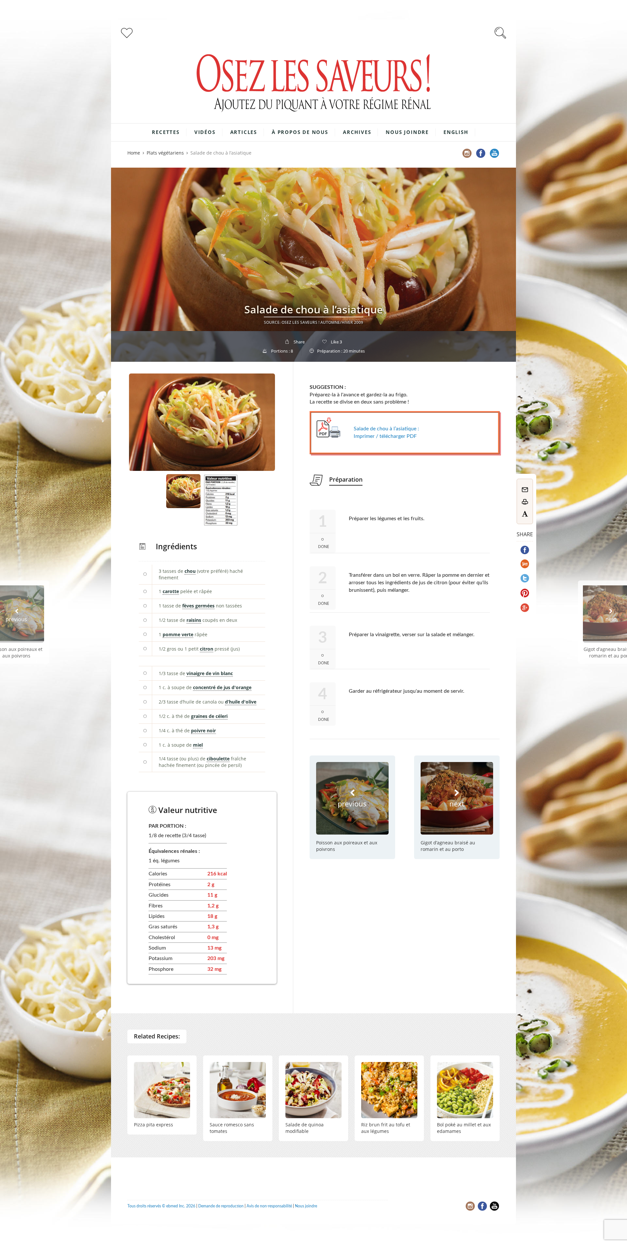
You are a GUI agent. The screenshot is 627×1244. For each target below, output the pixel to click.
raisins (193, 620)
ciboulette (218, 758)
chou (190, 571)
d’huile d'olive (240, 702)
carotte (171, 591)
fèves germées (198, 606)
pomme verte (178, 634)
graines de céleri (209, 716)
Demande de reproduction (221, 1206)
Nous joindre (407, 132)
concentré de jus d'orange (222, 687)
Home (133, 153)
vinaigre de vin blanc (209, 673)
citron (206, 649)
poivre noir (203, 730)
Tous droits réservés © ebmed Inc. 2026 (161, 1206)
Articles (243, 132)
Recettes (165, 132)
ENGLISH (455, 132)
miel (198, 745)
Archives (357, 132)
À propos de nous (300, 132)
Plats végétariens (165, 153)
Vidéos (205, 132)
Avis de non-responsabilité (269, 1206)
